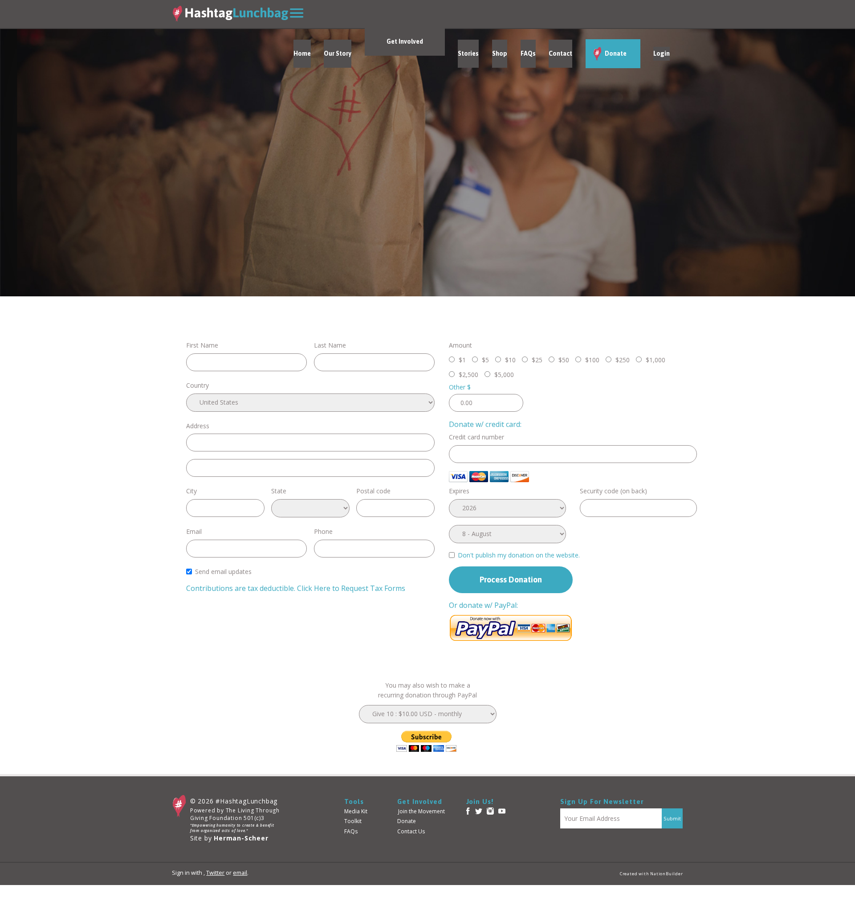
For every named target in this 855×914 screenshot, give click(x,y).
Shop (499, 53)
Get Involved (405, 41)
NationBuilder (666, 874)
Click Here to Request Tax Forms (351, 588)
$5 (485, 360)
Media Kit (355, 811)
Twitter (215, 873)
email (240, 873)
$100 (592, 360)
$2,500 (468, 374)
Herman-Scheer (241, 838)
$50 (563, 360)
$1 (462, 360)
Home (302, 53)
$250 (622, 360)
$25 (537, 360)
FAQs (528, 53)
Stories (468, 53)
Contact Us (411, 831)
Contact (560, 53)
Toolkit (353, 821)
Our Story (337, 53)
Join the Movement (421, 811)
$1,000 (655, 360)
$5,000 (504, 374)
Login (661, 53)
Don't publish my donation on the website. (519, 555)
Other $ (460, 387)
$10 (510, 360)
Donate (615, 53)
